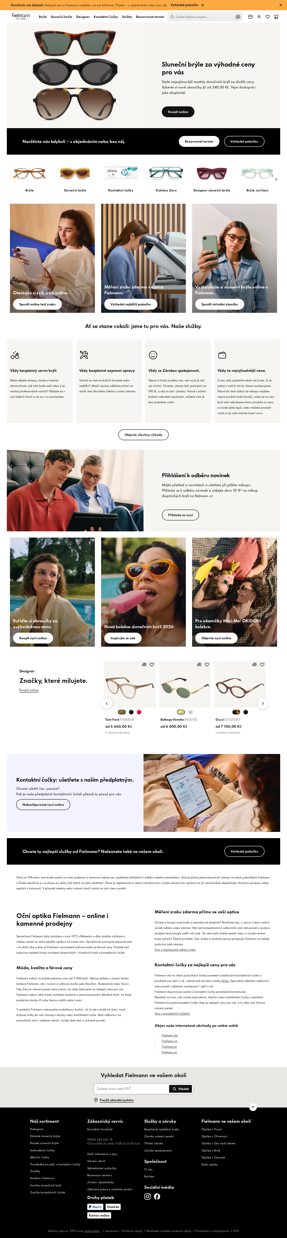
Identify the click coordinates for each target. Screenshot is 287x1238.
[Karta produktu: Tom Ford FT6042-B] (129, 698)
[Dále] (276, 179)
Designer (83, 17)
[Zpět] (106, 703)
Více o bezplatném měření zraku (175, 949)
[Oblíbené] (268, 17)
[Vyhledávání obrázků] (238, 16)
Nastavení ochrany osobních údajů (168, 1231)
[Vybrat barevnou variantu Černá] (245, 712)
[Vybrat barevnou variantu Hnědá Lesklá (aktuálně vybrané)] (122, 712)
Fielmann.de (170, 1035)
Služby (127, 17)
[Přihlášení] (259, 17)
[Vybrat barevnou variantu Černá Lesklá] (131, 712)
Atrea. (225, 981)
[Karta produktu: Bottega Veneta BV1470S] (185, 695)
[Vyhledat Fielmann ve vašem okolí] (250, 17)
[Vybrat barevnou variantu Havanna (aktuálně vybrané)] (236, 712)
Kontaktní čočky (106, 17)
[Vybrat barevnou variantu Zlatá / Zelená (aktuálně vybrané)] (181, 712)
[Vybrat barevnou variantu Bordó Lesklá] (139, 712)
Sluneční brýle (61, 17)
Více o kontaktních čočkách (172, 1013)
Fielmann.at (169, 1052)
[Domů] (22, 17)
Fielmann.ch (169, 1041)
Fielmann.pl (169, 1046)
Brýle (43, 17)
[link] (143, 5)
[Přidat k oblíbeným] (152, 664)
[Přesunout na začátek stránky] (253, 1107)
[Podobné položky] (144, 664)
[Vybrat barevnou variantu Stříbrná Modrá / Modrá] (190, 712)
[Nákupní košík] (276, 17)
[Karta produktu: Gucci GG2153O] (240, 698)
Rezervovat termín (150, 17)
